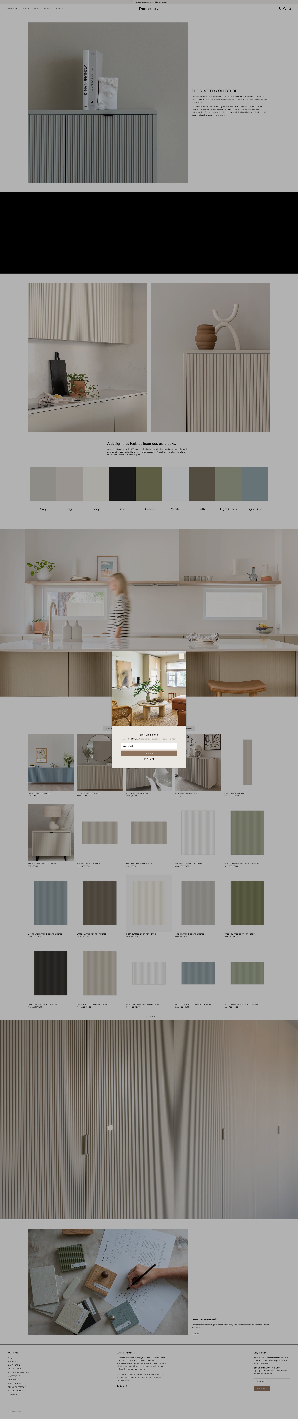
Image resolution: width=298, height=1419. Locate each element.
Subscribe (149, 753)
